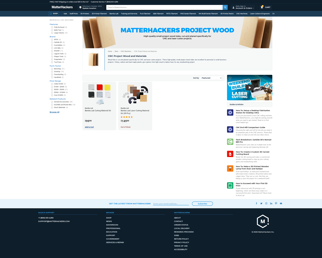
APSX (57, 39)
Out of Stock (125, 127)
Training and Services (129, 14)
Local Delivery (182, 228)
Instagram (266, 203)
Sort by (196, 78)
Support (110, 235)
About (177, 218)
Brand (52, 36)
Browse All (54, 112)
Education (111, 232)
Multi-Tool (59, 30)
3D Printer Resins (227, 14)
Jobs (176, 235)
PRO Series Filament (188, 14)
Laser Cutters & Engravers (260, 14)
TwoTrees (59, 62)
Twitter (261, 203)
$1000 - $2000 (60, 87)
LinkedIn (271, 203)
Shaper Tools (60, 56)
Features (54, 24)
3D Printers (84, 14)
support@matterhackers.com (54, 221)
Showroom (112, 225)
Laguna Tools (60, 53)
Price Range (55, 81)
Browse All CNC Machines (61, 20)
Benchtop (59, 69)
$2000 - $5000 (61, 89)
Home (110, 51)
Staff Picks (74, 14)
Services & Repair (115, 242)
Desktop (59, 71)
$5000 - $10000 (61, 92)
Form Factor (55, 66)
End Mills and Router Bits (64, 104)
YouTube (281, 203)
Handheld (59, 77)
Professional (113, 228)
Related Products (58, 99)
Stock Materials (61, 107)
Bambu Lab (114, 14)
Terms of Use (181, 246)
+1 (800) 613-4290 (111, 2)
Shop (108, 218)
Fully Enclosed (60, 27)
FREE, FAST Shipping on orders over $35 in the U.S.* (69, 2)
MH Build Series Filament (208, 14)
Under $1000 (60, 84)
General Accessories (63, 102)
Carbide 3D (59, 42)
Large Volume (61, 33)
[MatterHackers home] (62, 7)
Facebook (256, 203)
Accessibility (180, 249)
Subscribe (202, 204)
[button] (90, 7)
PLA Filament (145, 14)
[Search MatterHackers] (225, 7)
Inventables (59, 45)
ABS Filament (158, 14)
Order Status (181, 225)
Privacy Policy (181, 242)
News (109, 221)
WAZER (58, 51)
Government (112, 239)
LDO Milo (58, 48)
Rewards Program (184, 232)
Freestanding (60, 74)
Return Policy (181, 239)
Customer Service (97, 2)
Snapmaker (59, 59)
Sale (65, 14)
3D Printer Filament (99, 14)
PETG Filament (172, 14)
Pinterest (276, 203)
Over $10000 (60, 95)
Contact (178, 221)
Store (116, 51)
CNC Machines (241, 14)
